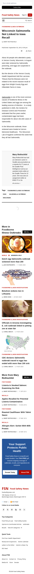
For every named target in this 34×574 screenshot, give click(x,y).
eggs (4, 194)
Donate (16, 562)
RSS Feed (5, 548)
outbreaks (26, 524)
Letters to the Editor (8, 545)
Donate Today (10, 472)
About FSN (25, 472)
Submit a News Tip (22, 545)
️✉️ (4, 502)
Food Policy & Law (7, 521)
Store (11, 562)
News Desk (7, 297)
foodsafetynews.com (8, 492)
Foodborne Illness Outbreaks (13, 26)
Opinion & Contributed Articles (11, 524)
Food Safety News (19, 571)
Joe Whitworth (9, 265)
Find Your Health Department (11, 538)
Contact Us (12, 559)
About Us (5, 559)
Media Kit (5, 562)
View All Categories (14, 528)
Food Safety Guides (21, 521)
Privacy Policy (21, 559)
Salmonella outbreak (17, 194)
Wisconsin (7, 198)
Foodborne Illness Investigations (15, 287)
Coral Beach (8, 332)
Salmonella (6, 97)
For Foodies (6, 382)
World (4, 255)
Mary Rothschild (10, 42)
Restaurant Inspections (9, 542)
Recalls (5, 395)
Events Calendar (23, 542)
